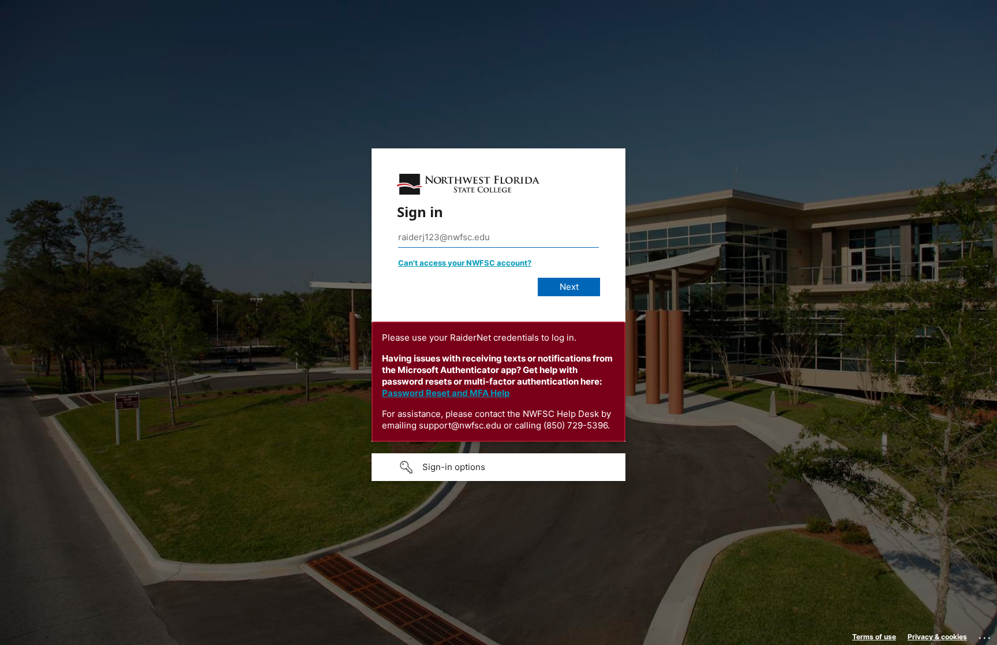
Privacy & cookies (937, 636)
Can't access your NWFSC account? (464, 262)
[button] (498, 467)
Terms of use (874, 636)
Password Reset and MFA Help (445, 392)
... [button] (985, 635)
